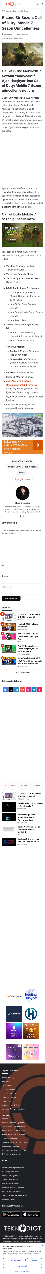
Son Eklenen (10, 785)
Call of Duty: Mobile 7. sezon (23, 466)
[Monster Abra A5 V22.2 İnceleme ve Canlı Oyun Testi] (9, 636)
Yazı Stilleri (6, 1081)
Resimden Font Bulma (10, 1146)
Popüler (24, 785)
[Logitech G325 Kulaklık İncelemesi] (9, 627)
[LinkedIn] (24, 516)
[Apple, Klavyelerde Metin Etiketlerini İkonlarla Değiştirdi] (9, 829)
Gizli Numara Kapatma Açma (13, 1127)
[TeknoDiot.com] (12, 4)
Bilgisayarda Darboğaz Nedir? (14, 1187)
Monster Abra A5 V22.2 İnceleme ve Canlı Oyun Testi (28, 636)
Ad (3, 565)
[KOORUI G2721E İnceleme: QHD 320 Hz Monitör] (9, 617)
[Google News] (22, 479)
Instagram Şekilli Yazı (10, 1105)
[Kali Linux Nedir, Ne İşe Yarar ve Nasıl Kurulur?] (9, 807)
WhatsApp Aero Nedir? (11, 1172)
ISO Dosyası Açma (9, 1138)
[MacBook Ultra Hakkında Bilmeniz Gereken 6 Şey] (9, 842)
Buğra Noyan (8, 34)
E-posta (5, 576)
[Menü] (42, 5)
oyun (22, 472)
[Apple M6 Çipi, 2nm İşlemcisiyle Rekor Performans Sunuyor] (9, 817)
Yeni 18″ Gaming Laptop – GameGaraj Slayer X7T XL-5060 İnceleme (30, 648)
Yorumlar (37, 785)
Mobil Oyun (23, 11)
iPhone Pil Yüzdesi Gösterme (13, 1134)
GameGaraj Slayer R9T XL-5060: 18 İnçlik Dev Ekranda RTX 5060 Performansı (30, 661)
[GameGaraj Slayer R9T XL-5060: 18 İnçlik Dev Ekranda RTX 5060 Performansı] (9, 661)
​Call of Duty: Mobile (22, 461)
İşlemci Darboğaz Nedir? (11, 1176)
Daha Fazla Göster (23, 673)
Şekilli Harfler (7, 1101)
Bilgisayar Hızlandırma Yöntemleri (15, 1142)
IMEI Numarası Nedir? (10, 1183)
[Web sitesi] (20, 516)
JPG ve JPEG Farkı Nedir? (12, 1191)
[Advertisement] (22, 159)
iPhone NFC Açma (9, 1077)
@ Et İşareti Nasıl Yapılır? (12, 1154)
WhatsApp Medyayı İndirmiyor (14, 1150)
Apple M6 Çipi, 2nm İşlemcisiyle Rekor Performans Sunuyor (27, 817)
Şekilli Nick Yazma (9, 1097)
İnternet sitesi (7, 587)
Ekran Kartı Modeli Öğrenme (13, 1123)
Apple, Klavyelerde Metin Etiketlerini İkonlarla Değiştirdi (29, 829)
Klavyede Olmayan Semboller (14, 1109)
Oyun (15, 11)
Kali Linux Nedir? (8, 1199)
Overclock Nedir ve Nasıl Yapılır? (15, 1195)
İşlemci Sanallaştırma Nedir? (13, 1168)
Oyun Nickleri (7, 1085)
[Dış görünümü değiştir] (37, 5)
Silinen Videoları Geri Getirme (13, 1130)
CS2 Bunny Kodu (8, 1089)
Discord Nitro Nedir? (10, 1179)
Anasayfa (7, 11)
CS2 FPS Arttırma (9, 1093)
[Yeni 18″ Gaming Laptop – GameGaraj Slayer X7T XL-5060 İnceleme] (9, 649)
